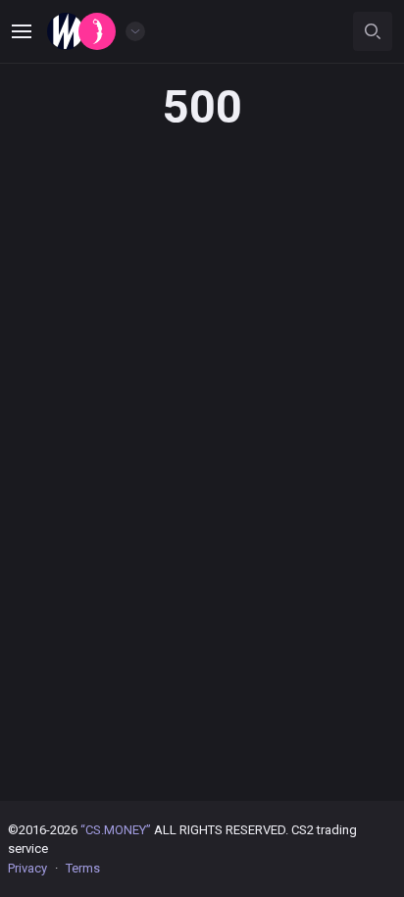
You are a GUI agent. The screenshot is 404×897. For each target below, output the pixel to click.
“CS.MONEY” (115, 829)
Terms (83, 868)
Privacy (27, 868)
